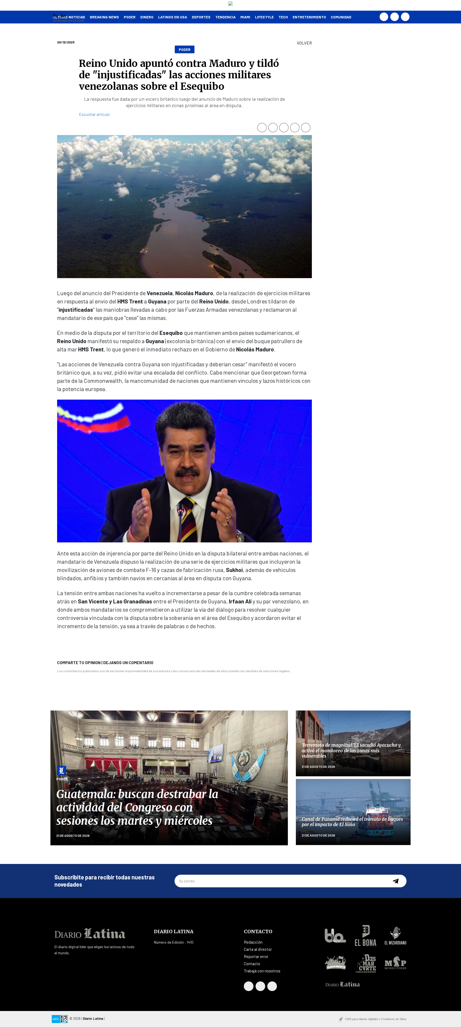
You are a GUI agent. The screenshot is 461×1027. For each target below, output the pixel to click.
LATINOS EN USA (172, 17)
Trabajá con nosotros (262, 970)
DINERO (146, 17)
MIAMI (245, 17)
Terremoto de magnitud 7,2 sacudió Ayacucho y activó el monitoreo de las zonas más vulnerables (351, 750)
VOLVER (304, 42)
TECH (283, 17)
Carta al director (258, 949)
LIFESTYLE (264, 17)
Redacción (253, 942)
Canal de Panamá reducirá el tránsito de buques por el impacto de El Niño (352, 821)
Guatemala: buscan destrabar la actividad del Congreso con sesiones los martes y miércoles (137, 807)
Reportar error (256, 956)
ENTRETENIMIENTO (309, 17)
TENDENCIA (225, 17)
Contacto (252, 963)
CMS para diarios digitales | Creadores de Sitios (376, 1019)
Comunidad (341, 17)
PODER (130, 17)
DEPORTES (201, 17)
